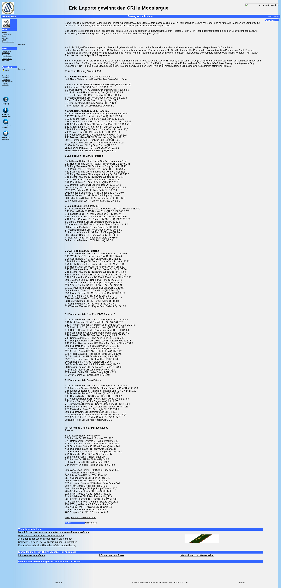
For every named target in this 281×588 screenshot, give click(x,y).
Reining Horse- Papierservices (7, 55)
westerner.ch (91, 523)
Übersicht (5, 32)
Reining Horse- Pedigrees (7, 59)
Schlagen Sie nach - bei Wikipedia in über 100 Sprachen (47, 542)
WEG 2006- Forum (6, 38)
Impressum (58, 582)
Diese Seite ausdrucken (6, 76)
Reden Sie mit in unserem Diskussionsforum (41, 535)
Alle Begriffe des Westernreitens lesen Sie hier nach (45, 539)
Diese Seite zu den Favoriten (7, 80)
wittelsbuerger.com (146, 582)
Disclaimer (242, 582)
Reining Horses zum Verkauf (7, 52)
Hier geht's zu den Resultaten (80, 517)
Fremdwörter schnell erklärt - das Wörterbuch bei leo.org (47, 545)
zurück (7, 70)
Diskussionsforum (8, 42)
